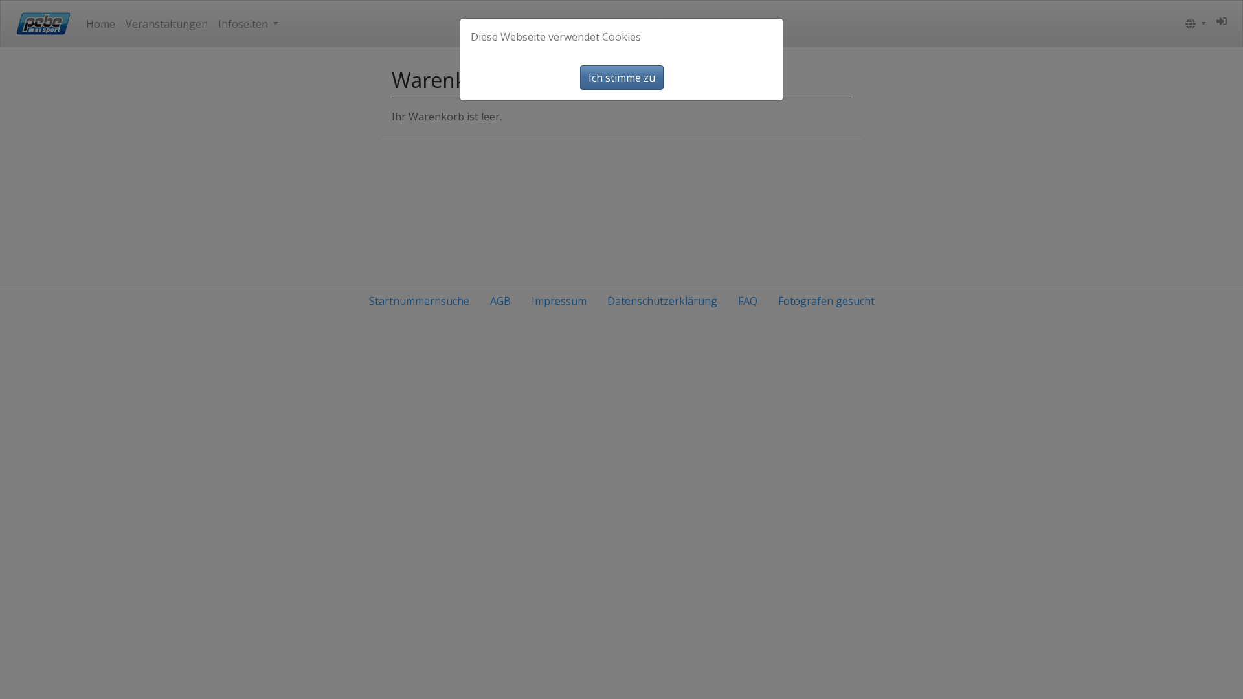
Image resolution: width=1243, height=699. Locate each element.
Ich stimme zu (621, 78)
